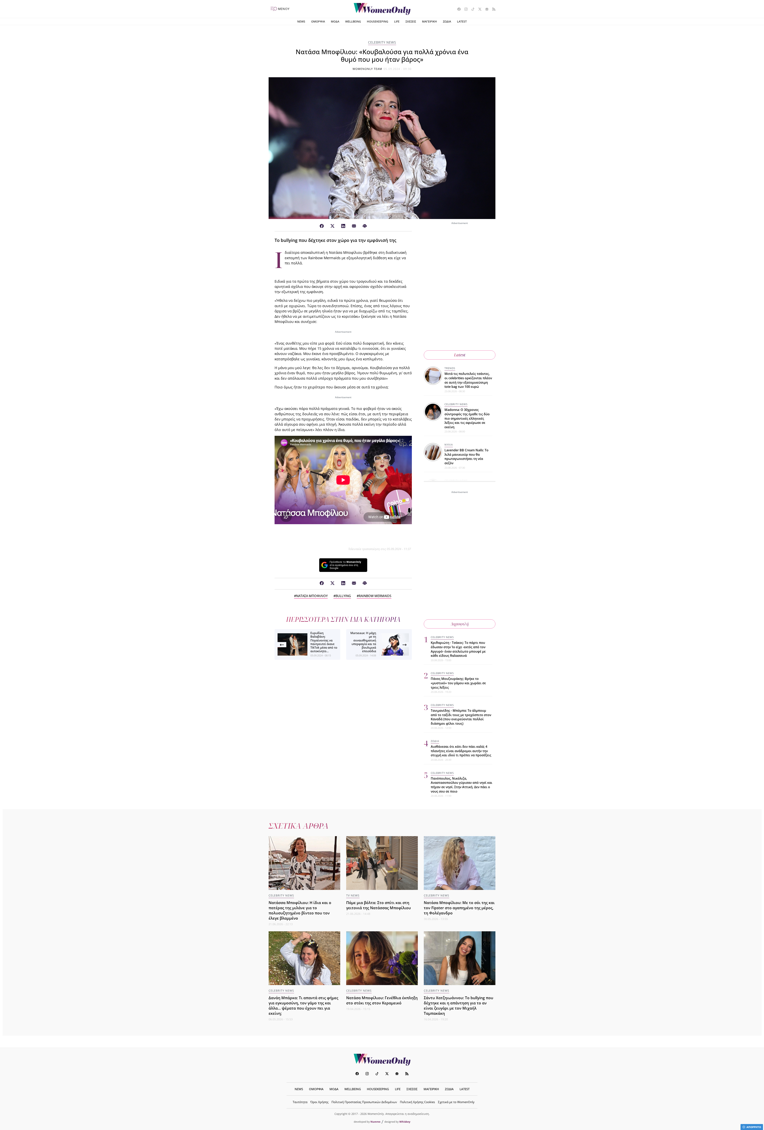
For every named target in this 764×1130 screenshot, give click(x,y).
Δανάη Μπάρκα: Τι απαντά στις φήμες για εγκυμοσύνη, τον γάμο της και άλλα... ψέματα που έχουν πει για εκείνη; (303, 1005)
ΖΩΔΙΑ (447, 21)
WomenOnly (382, 1060)
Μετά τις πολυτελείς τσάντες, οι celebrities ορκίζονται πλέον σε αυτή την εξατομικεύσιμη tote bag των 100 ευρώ (468, 380)
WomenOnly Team (367, 69)
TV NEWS (353, 895)
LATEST (462, 21)
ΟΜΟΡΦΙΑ (318, 21)
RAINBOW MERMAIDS (375, 596)
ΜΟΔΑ (335, 21)
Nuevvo (375, 1121)
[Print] (365, 226)
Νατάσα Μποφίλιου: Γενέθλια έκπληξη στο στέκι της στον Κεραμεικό (382, 1000)
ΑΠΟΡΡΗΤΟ (753, 1127)
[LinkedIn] (343, 226)
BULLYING (343, 596)
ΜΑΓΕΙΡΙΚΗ (429, 21)
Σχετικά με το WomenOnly (456, 1102)
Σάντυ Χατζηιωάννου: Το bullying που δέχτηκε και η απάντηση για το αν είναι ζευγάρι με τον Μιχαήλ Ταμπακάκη (458, 1005)
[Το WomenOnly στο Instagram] (464, 9)
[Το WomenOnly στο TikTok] (471, 9)
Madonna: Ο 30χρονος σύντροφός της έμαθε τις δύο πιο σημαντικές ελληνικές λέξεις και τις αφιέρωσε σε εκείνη (467, 418)
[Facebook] (322, 226)
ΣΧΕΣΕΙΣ (410, 21)
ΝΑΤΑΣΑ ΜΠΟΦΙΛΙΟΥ (312, 596)
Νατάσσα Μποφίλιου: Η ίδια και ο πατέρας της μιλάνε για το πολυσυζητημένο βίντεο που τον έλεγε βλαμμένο (300, 910)
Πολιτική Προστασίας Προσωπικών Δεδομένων (364, 1102)
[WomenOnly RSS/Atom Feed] (492, 9)
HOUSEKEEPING (377, 21)
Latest (459, 355)
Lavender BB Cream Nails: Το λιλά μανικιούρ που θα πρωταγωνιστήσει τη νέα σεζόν (466, 456)
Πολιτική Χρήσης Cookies (417, 1102)
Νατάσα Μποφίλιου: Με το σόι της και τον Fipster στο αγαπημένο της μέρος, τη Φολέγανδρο (459, 908)
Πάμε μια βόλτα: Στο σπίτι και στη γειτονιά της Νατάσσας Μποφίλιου (378, 905)
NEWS (301, 21)
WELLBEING (353, 21)
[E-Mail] (354, 226)
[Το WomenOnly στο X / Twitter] (478, 9)
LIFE (397, 21)
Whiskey (404, 1121)
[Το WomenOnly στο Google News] (485, 9)
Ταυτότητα (300, 1102)
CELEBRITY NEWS (382, 42)
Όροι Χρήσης (319, 1102)
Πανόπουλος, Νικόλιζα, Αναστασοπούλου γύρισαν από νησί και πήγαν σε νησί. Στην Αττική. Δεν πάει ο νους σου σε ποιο (461, 785)
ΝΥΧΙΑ (448, 444)
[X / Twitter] (332, 226)
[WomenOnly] (382, 9)
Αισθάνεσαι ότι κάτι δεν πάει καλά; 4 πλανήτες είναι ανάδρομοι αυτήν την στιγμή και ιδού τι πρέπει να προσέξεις (461, 750)
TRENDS (449, 368)
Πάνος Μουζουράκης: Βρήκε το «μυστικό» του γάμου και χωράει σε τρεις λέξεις (458, 682)
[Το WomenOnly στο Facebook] (457, 9)
